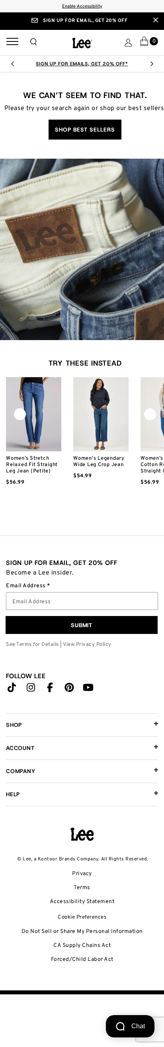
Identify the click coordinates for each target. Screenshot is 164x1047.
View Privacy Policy (87, 645)
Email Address (26, 586)
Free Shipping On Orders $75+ (91, 64)
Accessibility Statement (82, 901)
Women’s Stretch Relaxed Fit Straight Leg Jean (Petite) (32, 464)
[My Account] (128, 43)
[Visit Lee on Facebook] (50, 689)
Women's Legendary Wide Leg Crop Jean (99, 461)
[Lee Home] (82, 43)
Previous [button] (12, 66)
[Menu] (12, 42)
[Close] (155, 20)
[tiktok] (12, 689)
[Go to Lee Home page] (82, 834)
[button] (33, 42)
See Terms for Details (32, 645)
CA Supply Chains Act (82, 945)
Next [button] (151, 66)
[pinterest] (69, 689)
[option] (33, 443)
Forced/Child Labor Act (82, 959)
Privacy (82, 873)
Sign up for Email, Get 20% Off (85, 21)
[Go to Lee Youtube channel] (88, 689)
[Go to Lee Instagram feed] (31, 689)
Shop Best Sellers (85, 129)
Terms (82, 887)
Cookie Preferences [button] (82, 917)
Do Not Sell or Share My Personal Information (82, 931)
